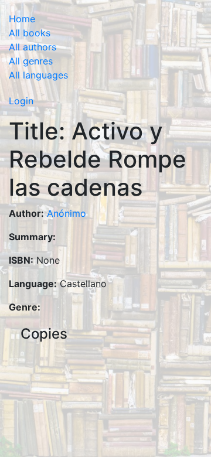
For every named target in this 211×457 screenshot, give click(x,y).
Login (21, 101)
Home (22, 19)
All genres (31, 61)
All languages (38, 75)
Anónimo (66, 213)
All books (29, 33)
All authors (32, 47)
